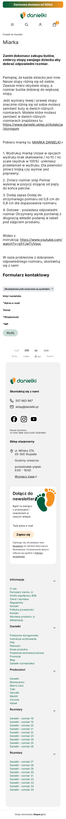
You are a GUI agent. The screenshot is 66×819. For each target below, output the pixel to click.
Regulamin (18, 546)
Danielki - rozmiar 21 (21, 728)
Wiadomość (11, 316)
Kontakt (14, 606)
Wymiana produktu (21, 616)
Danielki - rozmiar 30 (22, 772)
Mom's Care (16, 685)
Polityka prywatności (22, 609)
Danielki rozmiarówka (22, 663)
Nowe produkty (19, 649)
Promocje (15, 656)
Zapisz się (23, 534)
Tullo (12, 689)
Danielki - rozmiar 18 (21, 718)
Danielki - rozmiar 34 (22, 786)
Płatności (15, 645)
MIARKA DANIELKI (46, 142)
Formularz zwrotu (20, 592)
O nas (13, 588)
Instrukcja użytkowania (23, 638)
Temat (6, 310)
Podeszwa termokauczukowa (27, 652)
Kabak (13, 703)
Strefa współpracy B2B (23, 595)
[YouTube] (34, 419)
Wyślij (10, 333)
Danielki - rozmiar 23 (22, 735)
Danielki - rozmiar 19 (21, 721)
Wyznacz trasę (24, 476)
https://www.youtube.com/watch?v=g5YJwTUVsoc (32, 242)
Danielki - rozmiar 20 (22, 725)
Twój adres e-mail (23, 525)
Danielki (13, 34)
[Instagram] (24, 419)
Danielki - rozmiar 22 (21, 732)
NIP (6, 323)
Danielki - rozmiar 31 (21, 775)
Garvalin (14, 692)
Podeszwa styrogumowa (24, 635)
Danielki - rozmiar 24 (22, 739)
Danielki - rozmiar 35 (22, 789)
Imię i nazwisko (12, 295)
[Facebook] (14, 419)
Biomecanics (17, 682)
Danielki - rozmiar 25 (22, 742)
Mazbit (14, 696)
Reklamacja (16, 620)
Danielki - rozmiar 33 (22, 782)
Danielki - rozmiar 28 (22, 765)
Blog (12, 659)
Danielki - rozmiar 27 (21, 761)
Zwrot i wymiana (19, 599)
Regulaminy (16, 602)
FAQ (12, 642)
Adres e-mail (12, 302)
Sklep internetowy (29, 814)
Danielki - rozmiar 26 (22, 746)
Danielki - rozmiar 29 (22, 768)
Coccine (14, 699)
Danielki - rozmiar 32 (22, 779)
